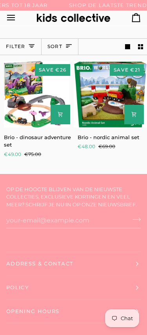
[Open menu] (18, 18)
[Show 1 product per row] (127, 47)
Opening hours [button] (32, 311)
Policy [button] (17, 287)
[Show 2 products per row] (140, 47)
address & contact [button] (39, 263)
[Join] (134, 219)
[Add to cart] (60, 114)
